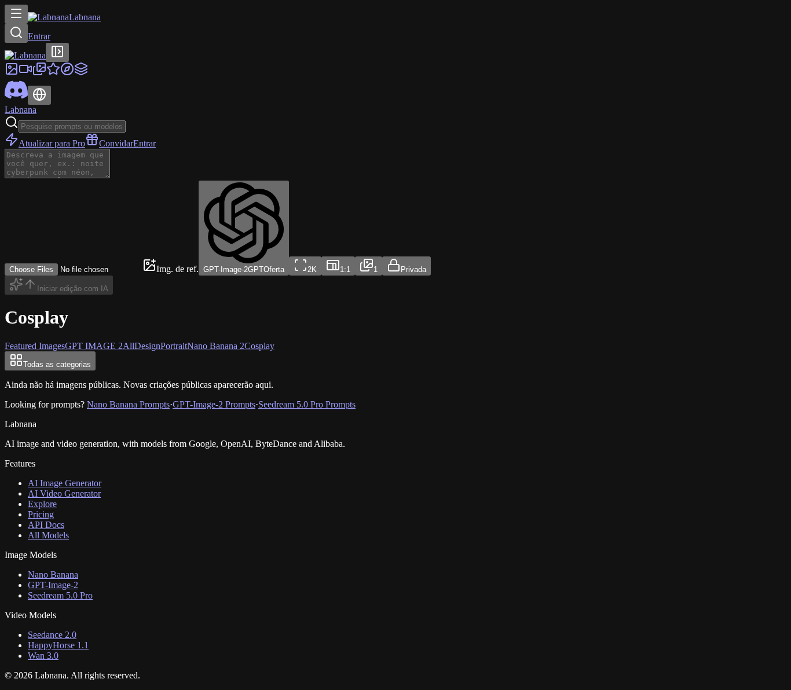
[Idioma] (39, 95)
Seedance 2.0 (52, 635)
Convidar (116, 143)
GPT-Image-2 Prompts (214, 404)
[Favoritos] (53, 73)
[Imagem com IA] (12, 73)
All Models (48, 535)
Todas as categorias (57, 364)
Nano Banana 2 (215, 346)
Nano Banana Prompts (128, 404)
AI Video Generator (64, 493)
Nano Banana (53, 574)
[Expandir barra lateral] (57, 52)
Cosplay (259, 346)
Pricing (41, 514)
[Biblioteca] (39, 73)
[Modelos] (81, 73)
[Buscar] (16, 33)
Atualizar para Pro (52, 143)
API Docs (46, 525)
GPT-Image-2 (53, 585)
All (128, 346)
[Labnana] (25, 55)
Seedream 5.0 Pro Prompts (307, 404)
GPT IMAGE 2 (94, 346)
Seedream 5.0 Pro (60, 595)
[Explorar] (67, 73)
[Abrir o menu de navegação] (16, 14)
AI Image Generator (64, 483)
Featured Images (35, 346)
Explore (42, 504)
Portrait (173, 346)
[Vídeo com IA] (25, 73)
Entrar (39, 36)
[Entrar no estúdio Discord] (16, 98)
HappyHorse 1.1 (58, 645)
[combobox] (305, 266)
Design (147, 346)
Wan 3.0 (43, 655)
